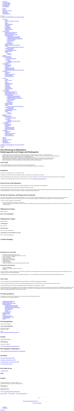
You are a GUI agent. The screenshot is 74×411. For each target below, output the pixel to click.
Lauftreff (9, 53)
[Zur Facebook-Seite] (3, 393)
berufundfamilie (8, 28)
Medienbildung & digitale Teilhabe (13, 61)
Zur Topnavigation (6, 2)
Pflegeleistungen (10, 49)
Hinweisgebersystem (6, 13)
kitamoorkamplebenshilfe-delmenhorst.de (11, 346)
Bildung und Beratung (7, 56)
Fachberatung (7, 59)
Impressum (5, 406)
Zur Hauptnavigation (6, 3)
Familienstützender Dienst (10, 33)
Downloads (5, 11)
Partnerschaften (8, 25)
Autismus (9, 60)
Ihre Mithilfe (5, 71)
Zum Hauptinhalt (6, 5)
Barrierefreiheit (5, 12)
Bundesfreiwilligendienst (9, 68)
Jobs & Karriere (6, 63)
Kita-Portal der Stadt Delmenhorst (39, 178)
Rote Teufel (9, 54)
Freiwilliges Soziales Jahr (9, 67)
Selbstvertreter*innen (9, 24)
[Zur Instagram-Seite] (11, 393)
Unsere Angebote (6, 31)
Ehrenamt (7, 73)
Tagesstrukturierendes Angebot (10, 50)
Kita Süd (9, 41)
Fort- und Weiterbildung (11, 58)
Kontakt (4, 9)
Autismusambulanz (8, 51)
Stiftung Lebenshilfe (8, 29)
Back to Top (2, 409)
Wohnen (6, 46)
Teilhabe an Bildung (12, 45)
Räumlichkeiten (8, 62)
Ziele (6, 22)
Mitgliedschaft (7, 72)
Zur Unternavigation (6, 4)
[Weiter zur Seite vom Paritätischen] (37, 403)
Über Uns (4, 18)
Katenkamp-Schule (8, 43)
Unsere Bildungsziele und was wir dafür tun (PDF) (9, 361)
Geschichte (7, 26)
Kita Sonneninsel (10, 40)
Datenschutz (5, 408)
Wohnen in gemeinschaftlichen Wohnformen (15, 47)
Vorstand (6, 23)
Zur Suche (5, 1)
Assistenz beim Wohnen (9, 48)
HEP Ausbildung (8, 65)
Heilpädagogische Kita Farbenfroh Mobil (14, 38)
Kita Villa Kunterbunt (11, 39)
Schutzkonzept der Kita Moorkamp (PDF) (8, 360)
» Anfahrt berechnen (4, 370)
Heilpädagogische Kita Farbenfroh (13, 37)
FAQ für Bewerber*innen (14, 70)
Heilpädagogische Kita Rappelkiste (13, 36)
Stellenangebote (8, 64)
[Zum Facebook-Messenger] (21, 393)
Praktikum (7, 66)
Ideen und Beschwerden (7, 10)
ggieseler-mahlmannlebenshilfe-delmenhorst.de (9, 332)
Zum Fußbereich (6, 6)
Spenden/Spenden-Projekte (10, 74)
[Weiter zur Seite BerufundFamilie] (30, 401)
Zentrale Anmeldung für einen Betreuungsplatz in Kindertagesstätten (12, 351)
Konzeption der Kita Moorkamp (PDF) (7, 358)
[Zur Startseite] (12, 144)
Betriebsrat (7, 30)
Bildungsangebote (8, 57)
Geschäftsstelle (8, 27)
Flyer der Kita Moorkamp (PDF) (6, 363)
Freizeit (6, 52)
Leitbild (6, 79)
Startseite (4, 8)
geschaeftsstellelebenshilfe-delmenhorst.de (11, 391)
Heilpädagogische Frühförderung (11, 32)
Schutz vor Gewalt (12, 21)
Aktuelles (4, 55)
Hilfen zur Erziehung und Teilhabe (11, 34)
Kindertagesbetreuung (9, 35)
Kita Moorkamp (10, 42)
